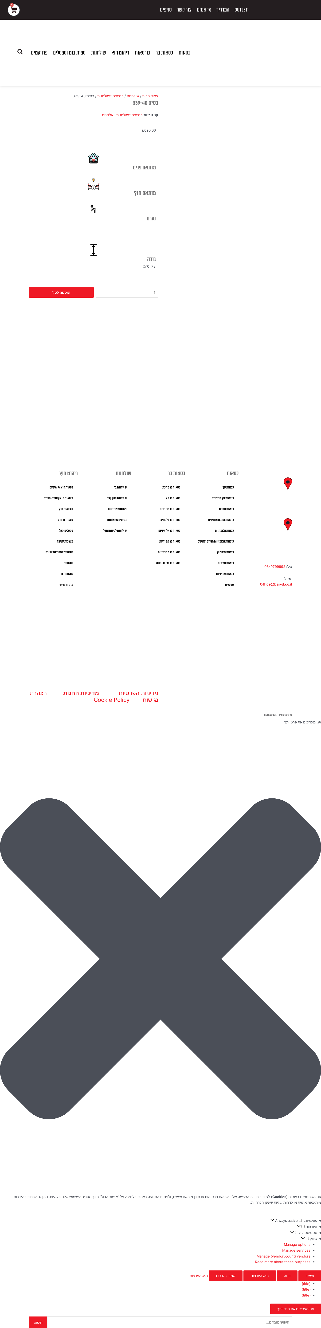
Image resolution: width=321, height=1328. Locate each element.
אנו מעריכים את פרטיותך (295, 1309)
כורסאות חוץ (66, 509)
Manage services (296, 1250)
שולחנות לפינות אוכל (115, 531)
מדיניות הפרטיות (138, 693)
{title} (306, 1283)
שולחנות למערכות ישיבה (59, 552)
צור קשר (184, 10)
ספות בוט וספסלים (69, 53)
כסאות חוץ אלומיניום (61, 487)
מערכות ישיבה (65, 541)
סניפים (166, 10)
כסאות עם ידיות (225, 574)
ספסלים (229, 585)
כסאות (184, 53)
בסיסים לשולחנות (110, 96)
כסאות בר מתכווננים (169, 552)
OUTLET (241, 10)
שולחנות (98, 53)
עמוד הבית (150, 96)
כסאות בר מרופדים (170, 509)
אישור (309, 1275)
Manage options (297, 1244)
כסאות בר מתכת (171, 487)
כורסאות (142, 53)
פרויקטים (39, 53)
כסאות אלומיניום (224, 531)
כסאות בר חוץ (65, 520)
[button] (160, 959)
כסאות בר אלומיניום (169, 531)
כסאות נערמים (226, 563)
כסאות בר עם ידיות (169, 541)
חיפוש (38, 1322)
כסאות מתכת (226, 509)
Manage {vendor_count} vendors (283, 1256)
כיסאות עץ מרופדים (223, 498)
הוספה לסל (61, 292)
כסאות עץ (228, 487)
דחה (287, 1275)
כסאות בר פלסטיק (170, 520)
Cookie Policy (111, 699)
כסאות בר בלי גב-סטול (168, 563)
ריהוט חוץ (120, 53)
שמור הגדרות (225, 1275)
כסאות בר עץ (173, 498)
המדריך (222, 10)
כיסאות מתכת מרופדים (221, 520)
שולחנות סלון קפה (117, 498)
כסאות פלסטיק (225, 552)
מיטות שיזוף (66, 585)
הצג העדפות (260, 1275)
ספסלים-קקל (66, 531)
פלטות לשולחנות (117, 509)
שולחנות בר (120, 487)
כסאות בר (164, 53)
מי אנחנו (204, 10)
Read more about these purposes (282, 1262)
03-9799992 (274, 566)
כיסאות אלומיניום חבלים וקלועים (216, 541)
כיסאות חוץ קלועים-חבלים (58, 498)
